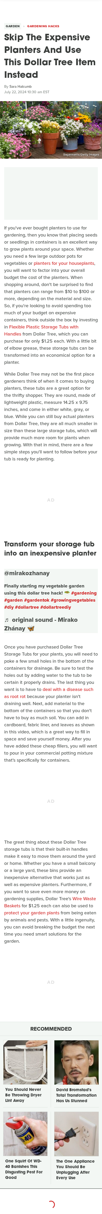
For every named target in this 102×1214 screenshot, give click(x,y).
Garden (13, 26)
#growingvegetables (73, 600)
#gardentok (36, 600)
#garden (13, 600)
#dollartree (27, 607)
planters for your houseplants (64, 263)
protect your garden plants (31, 912)
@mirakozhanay (27, 573)
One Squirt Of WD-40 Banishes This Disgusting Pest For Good (23, 1170)
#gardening (84, 593)
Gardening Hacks (43, 26)
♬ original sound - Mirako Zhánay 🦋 (41, 624)
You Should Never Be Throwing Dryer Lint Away (23, 1095)
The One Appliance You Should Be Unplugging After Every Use (75, 1170)
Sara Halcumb (20, 86)
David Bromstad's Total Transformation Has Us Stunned (76, 1095)
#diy (9, 607)
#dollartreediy (55, 607)
